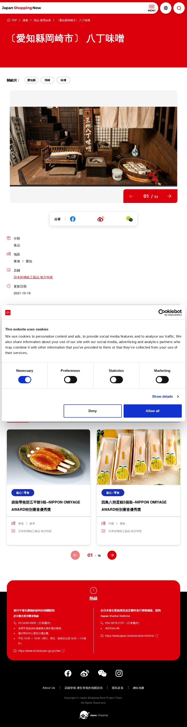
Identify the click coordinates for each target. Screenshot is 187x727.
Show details (162, 396)
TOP (14, 20)
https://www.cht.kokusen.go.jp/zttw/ (39, 650)
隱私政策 (117, 687)
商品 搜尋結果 (42, 20)
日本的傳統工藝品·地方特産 (33, 277)
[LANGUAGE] (165, 8)
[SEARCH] (179, 8)
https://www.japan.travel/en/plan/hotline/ (129, 635)
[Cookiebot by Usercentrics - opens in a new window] (162, 312)
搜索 (25, 20)
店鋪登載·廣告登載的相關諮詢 (84, 687)
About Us (49, 687)
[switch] (70, 379)
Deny (92, 411)
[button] (131, 196)
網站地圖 (138, 687)
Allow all (152, 411)
